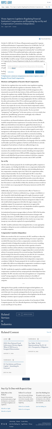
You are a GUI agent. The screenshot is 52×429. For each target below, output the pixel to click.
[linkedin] (4, 424)
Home (3, 7)
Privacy (30, 424)
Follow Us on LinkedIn (24, 406)
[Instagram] (2, 424)
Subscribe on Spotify (6, 411)
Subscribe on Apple (5, 408)
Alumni (18, 421)
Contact (11, 426)
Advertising (12, 421)
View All (49, 332)
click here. (13, 68)
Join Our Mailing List (41, 406)
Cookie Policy (24, 421)
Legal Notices (24, 424)
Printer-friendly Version (46, 39)
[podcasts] (6, 424)
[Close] (44, 64)
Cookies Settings (11, 71)
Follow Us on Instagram (24, 409)
